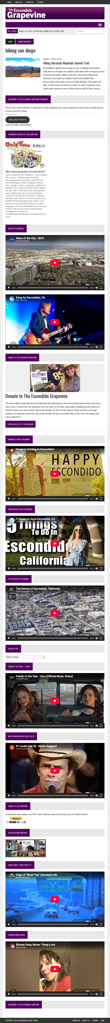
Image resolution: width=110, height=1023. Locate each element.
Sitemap (40, 2)
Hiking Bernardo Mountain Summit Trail (66, 63)
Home (9, 2)
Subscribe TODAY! (17, 119)
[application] (55, 262)
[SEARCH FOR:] (89, 30)
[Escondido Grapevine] (55, 13)
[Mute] (96, 287)
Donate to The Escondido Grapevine (22, 357)
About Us (18, 2)
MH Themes (34, 1020)
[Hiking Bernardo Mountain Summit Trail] (23, 75)
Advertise (29, 2)
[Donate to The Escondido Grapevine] (55, 390)
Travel (46, 59)
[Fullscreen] (101, 287)
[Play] (9, 287)
